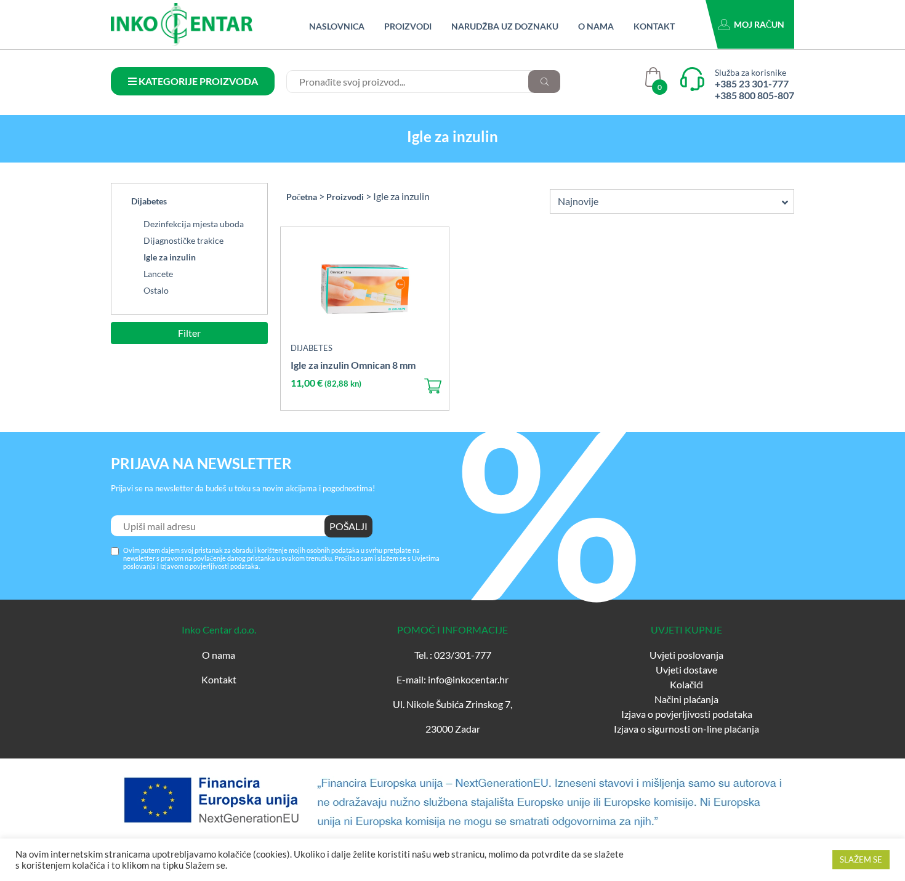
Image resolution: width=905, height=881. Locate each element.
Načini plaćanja (686, 699)
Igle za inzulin (169, 257)
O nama (596, 26)
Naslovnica (336, 26)
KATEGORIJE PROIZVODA (197, 81)
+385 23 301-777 (752, 83)
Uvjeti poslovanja (686, 655)
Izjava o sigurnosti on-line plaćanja (686, 728)
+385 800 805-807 (754, 95)
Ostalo (156, 290)
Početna (301, 196)
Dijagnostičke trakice (183, 240)
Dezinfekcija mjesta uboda (193, 224)
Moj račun (759, 24)
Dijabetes (149, 201)
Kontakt (654, 26)
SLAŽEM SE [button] (861, 859)
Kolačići (686, 684)
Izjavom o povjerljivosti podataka (209, 566)
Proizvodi (408, 26)
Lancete (158, 273)
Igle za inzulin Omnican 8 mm (353, 365)
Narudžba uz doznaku (504, 26)
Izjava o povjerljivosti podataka (686, 714)
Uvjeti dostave (686, 669)
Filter (189, 333)
